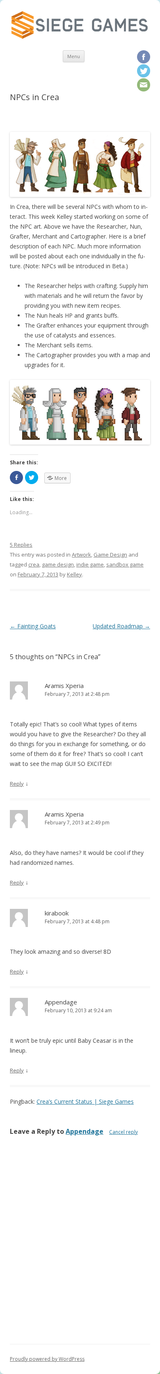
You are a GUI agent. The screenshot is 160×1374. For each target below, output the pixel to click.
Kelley (74, 574)
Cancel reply (123, 1131)
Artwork (81, 554)
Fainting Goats (33, 626)
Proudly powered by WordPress (47, 1358)
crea (33, 564)
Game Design (110, 554)
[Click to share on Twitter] (31, 477)
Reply (17, 783)
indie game (90, 564)
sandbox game (125, 564)
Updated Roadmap (121, 626)
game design (58, 564)
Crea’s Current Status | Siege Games (85, 1101)
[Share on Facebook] (16, 477)
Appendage (84, 1131)
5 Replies (21, 544)
